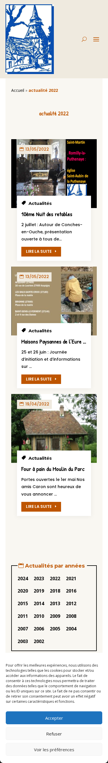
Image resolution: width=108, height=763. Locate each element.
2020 (23, 591)
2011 (23, 616)
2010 (39, 616)
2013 (55, 603)
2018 (55, 591)
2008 (71, 616)
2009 (55, 616)
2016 (71, 591)
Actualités (40, 203)
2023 (39, 578)
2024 (23, 578)
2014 (39, 603)
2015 (23, 603)
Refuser (54, 734)
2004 (71, 629)
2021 (71, 578)
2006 (39, 629)
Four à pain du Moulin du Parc (53, 469)
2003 (23, 641)
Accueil (17, 90)
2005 (55, 629)
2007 (23, 629)
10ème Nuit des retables (46, 214)
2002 (39, 641)
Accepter (54, 718)
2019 (39, 591)
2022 (55, 578)
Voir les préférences (54, 749)
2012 (71, 603)
